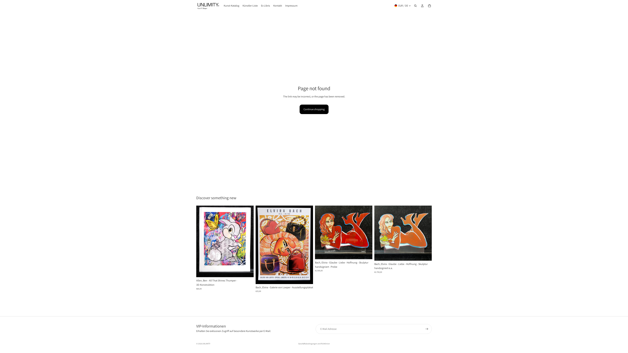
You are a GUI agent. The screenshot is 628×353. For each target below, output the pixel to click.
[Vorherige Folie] (201, 241)
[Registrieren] (426, 329)
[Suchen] (415, 5)
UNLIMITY (206, 343)
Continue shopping (314, 109)
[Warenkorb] (429, 5)
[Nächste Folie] (249, 241)
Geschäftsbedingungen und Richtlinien (314, 343)
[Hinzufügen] (249, 272)
